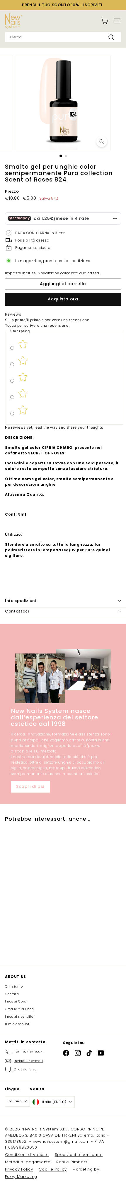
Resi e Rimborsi (72, 1162)
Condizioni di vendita (27, 1154)
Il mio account (17, 1024)
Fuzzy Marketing (21, 1176)
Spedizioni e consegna (79, 1154)
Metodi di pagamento (27, 1162)
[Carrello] (104, 21)
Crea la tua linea (19, 1009)
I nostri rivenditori (20, 1016)
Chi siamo (14, 986)
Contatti (12, 994)
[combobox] (63, 37)
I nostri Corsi (16, 1001)
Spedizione (48, 273)
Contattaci (17, 611)
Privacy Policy (19, 1169)
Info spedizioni (20, 600)
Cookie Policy (53, 1169)
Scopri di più (30, 786)
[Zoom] (101, 141)
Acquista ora (63, 299)
